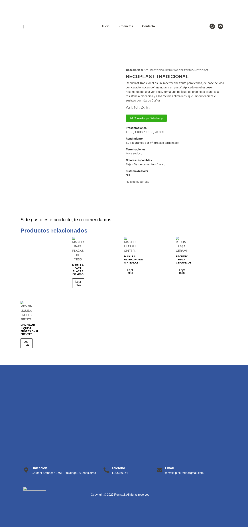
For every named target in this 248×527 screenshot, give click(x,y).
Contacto (148, 26)
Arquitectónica (154, 70)
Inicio (105, 26)
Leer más (78, 283)
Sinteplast (201, 70)
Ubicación (39, 468)
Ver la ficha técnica (138, 107)
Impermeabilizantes (179, 70)
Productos (126, 26)
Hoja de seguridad (137, 181)
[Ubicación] (26, 470)
